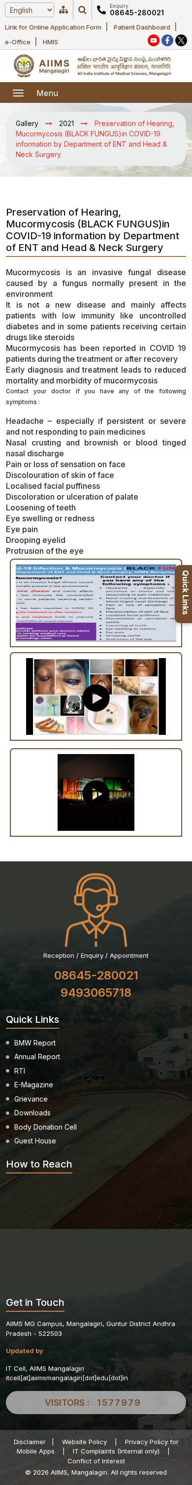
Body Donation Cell (45, 1127)
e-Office (18, 42)
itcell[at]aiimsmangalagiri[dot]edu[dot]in (67, 1378)
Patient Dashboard (142, 27)
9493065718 (96, 992)
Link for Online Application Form (53, 27)
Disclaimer (30, 1442)
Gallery (27, 123)
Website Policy (84, 1442)
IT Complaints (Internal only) (116, 1451)
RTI (19, 1071)
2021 (66, 123)
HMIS (50, 42)
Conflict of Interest (96, 1461)
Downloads (32, 1112)
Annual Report (37, 1056)
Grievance (31, 1099)
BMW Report (35, 1043)
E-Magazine (33, 1084)
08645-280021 (137, 12)
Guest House (35, 1141)
